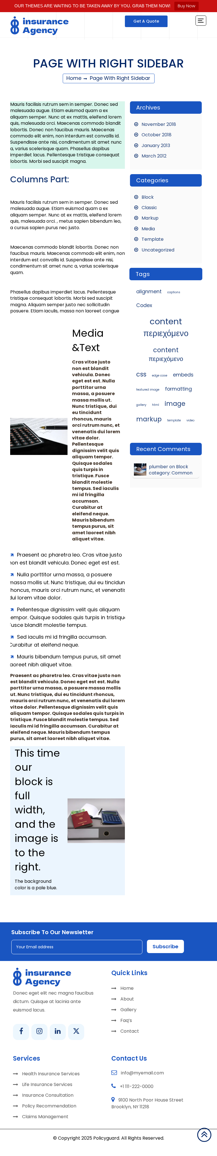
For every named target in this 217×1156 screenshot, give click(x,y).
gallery (141, 405)
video (190, 420)
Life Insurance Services (47, 1084)
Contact (129, 1031)
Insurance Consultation (47, 1095)
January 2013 (156, 145)
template (174, 420)
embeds (183, 374)
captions (173, 292)
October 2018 (157, 135)
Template (153, 239)
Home (73, 78)
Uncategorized (158, 250)
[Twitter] (76, 1032)
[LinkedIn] (58, 1032)
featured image (147, 389)
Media (148, 228)
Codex (144, 305)
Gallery (128, 1009)
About (127, 999)
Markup (150, 218)
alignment (149, 291)
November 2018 (159, 124)
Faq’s (126, 1020)
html (155, 405)
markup (149, 419)
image (175, 403)
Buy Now (186, 6)
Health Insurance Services (51, 1073)
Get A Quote (146, 21)
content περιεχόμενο (165, 327)
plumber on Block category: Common (170, 470)
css (141, 374)
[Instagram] (39, 1032)
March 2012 (154, 156)
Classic (149, 207)
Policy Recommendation (49, 1106)
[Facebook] (21, 1032)
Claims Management (45, 1116)
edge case (159, 375)
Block (148, 197)
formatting (178, 388)
